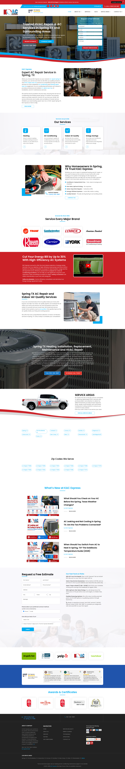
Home (69, 12)
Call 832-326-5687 (30, 45)
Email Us (98, 6)
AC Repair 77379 (97, 466)
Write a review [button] (31, 678)
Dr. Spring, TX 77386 (29, 718)
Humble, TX (81, 430)
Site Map (59, 766)
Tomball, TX (53, 430)
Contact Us (117, 12)
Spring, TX (25, 430)
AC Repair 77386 (26, 466)
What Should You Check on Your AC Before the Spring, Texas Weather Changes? (81, 501)
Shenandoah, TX (82, 434)
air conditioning (43, 84)
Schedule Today (46, 41)
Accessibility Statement (75, 766)
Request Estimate (30, 41)
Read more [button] (57, 681)
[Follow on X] (51, 6)
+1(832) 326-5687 (54, 194)
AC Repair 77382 (40, 470)
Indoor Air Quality (68, 729)
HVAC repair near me (30, 82)
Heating (45, 737)
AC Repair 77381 (54, 466)
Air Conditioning (48, 739)
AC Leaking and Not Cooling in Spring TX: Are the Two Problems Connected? (82, 523)
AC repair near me (46, 88)
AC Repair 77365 (26, 470)
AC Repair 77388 (82, 466)
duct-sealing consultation (56, 274)
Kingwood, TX (96, 430)
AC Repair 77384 (54, 470)
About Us (77, 12)
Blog (96, 12)
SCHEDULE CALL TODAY (73, 373)
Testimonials (66, 734)
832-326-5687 (70, 717)
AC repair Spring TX (55, 79)
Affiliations (66, 737)
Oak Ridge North (97, 434)
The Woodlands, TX (40, 431)
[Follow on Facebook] (48, 6)
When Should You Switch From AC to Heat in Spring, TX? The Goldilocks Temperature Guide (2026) (82, 547)
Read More (28, 106)
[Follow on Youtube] (54, 6)
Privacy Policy (65, 766)
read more (72, 511)
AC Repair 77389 (40, 466)
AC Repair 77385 (68, 470)
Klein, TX (66, 434)
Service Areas (105, 12)
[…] (34, 744)
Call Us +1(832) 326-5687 (112, 6)
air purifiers (43, 309)
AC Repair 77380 (68, 466)
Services (87, 12)
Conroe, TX (67, 430)
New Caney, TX (54, 434)
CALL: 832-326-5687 (52, 373)
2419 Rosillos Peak (29, 717)
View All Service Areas (85, 413)
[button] (35, 11)
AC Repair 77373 (82, 470)
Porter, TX (38, 436)
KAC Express (69, 508)
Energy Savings (67, 731)
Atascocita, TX (26, 434)
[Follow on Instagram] (57, 6)
